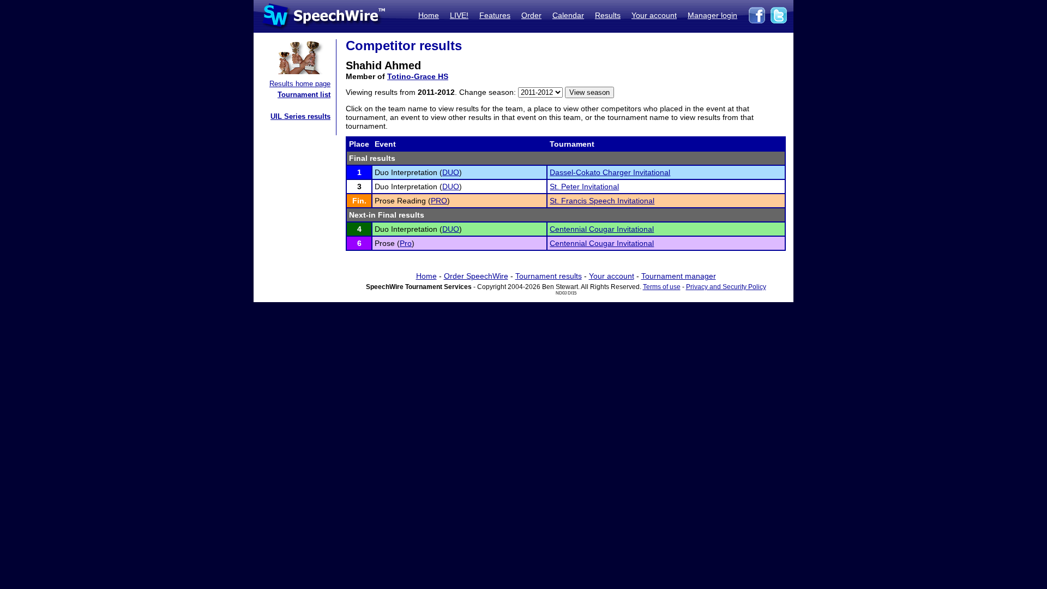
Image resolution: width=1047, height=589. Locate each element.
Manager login (712, 15)
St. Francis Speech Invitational (602, 200)
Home (428, 15)
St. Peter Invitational (584, 186)
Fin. (359, 200)
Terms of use (662, 287)
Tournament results (548, 276)
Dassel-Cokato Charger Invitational (610, 172)
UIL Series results (300, 116)
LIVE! (459, 15)
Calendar (568, 15)
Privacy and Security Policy (726, 287)
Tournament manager (678, 276)
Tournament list (304, 95)
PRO (439, 200)
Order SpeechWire (476, 276)
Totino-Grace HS (417, 76)
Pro (406, 243)
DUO (450, 172)
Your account (654, 15)
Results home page (299, 84)
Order (531, 15)
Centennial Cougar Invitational (602, 229)
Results (608, 15)
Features (494, 15)
